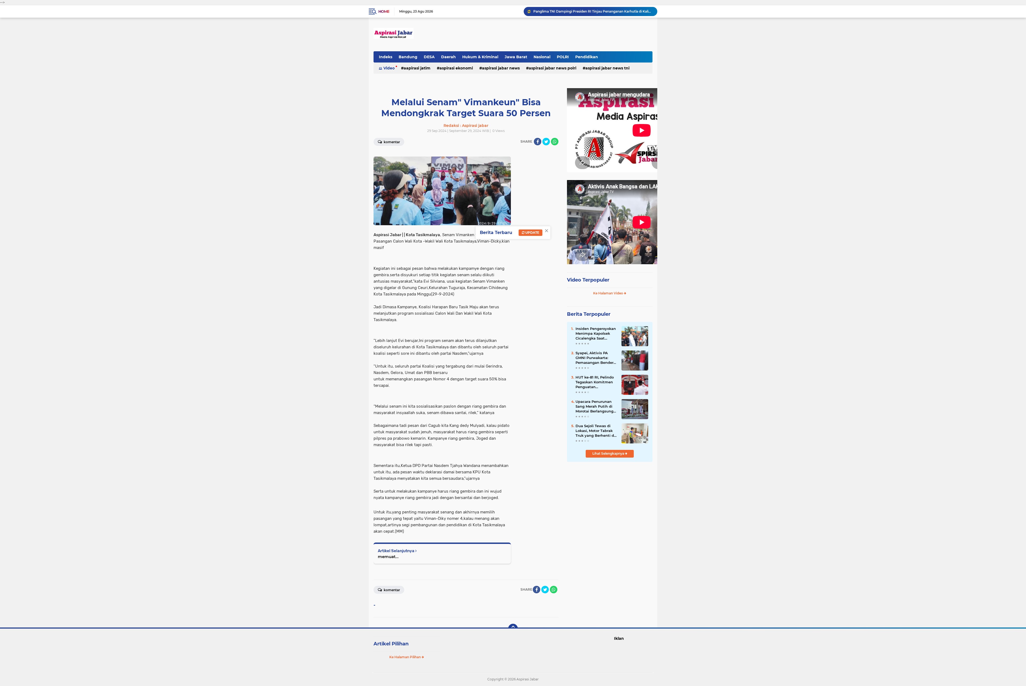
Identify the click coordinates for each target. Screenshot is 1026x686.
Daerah (448, 56)
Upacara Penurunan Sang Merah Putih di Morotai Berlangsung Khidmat (594, 406)
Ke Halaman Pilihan (405, 657)
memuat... (388, 556)
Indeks (385, 56)
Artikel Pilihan (391, 644)
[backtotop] (513, 628)
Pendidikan (586, 56)
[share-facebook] (537, 141)
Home (383, 11)
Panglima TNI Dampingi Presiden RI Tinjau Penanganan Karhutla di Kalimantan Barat (592, 11)
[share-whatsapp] (554, 141)
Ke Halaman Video (608, 293)
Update (531, 233)
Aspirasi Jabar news (501, 68)
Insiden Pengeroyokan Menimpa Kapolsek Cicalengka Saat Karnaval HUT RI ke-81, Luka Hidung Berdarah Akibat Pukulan (596, 333)
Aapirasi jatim (417, 68)
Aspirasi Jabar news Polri (552, 68)
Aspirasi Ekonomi (456, 68)
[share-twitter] (546, 141)
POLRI (563, 56)
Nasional (542, 56)
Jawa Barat (516, 56)
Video (389, 68)
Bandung (408, 56)
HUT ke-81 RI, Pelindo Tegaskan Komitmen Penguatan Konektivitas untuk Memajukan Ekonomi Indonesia (595, 382)
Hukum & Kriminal (480, 56)
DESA (429, 56)
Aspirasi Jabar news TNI (607, 68)
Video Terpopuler (588, 280)
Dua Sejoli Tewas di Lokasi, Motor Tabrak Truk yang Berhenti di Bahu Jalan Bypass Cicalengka (595, 431)
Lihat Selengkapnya (608, 453)
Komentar (391, 142)
